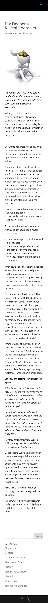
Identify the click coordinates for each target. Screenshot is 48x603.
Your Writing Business (16, 585)
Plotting (9, 566)
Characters (28, 33)
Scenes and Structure (15, 571)
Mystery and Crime (14, 562)
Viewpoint (10, 576)
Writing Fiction (12, 581)
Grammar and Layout (15, 557)
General (9, 552)
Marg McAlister (14, 33)
